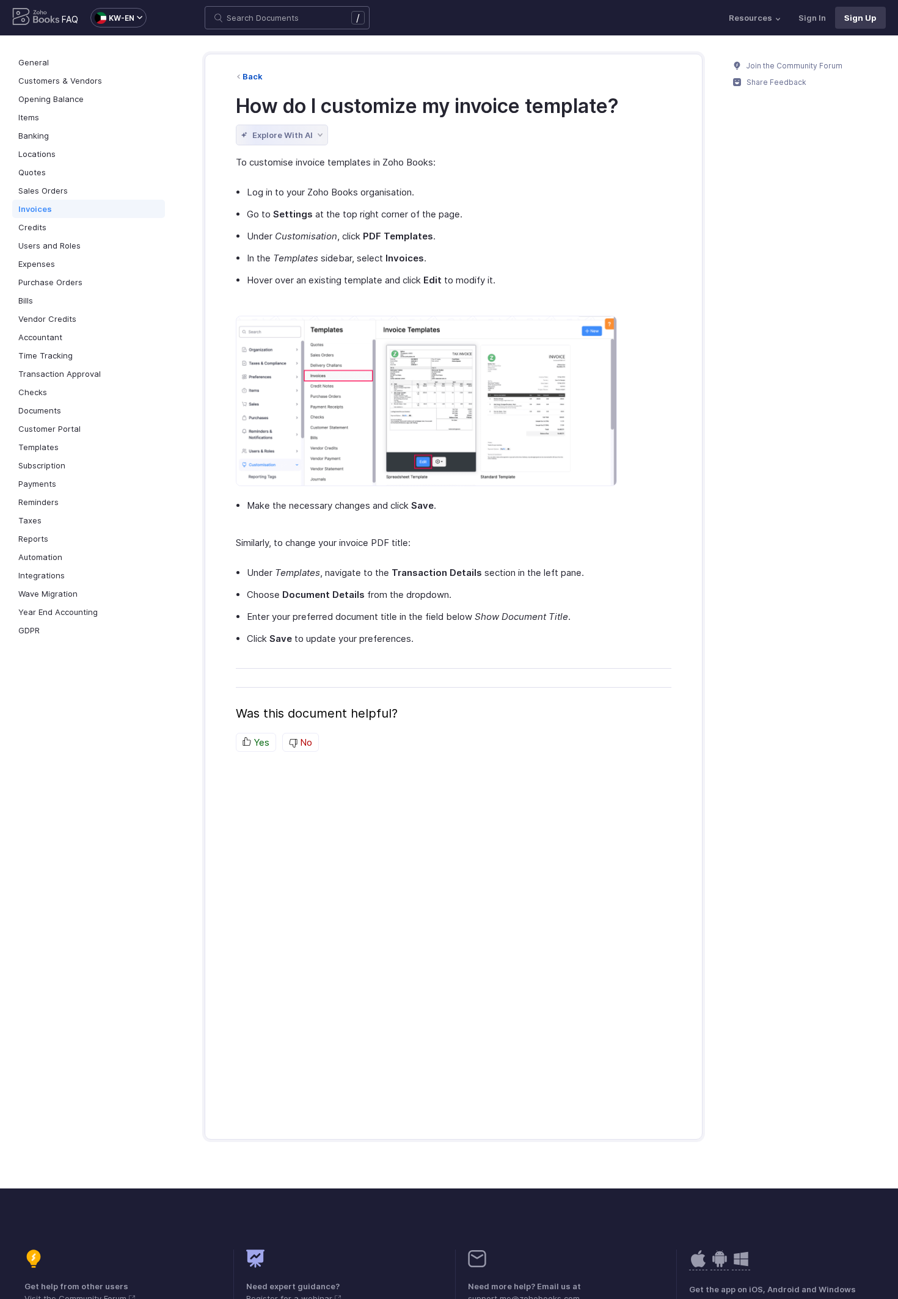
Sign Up (860, 18)
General (33, 62)
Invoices (35, 209)
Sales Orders (43, 190)
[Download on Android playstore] (698, 1265)
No (305, 742)
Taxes (30, 520)
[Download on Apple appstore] (719, 1265)
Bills (25, 300)
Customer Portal (49, 429)
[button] (112, 17)
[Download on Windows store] (741, 1265)
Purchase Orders (50, 282)
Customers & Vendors (60, 81)
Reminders (38, 502)
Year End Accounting (58, 612)
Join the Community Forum (793, 65)
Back (253, 76)
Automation (40, 557)
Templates (38, 447)
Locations (37, 154)
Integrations (41, 575)
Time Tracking (45, 355)
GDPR (29, 630)
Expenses (36, 264)
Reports (33, 539)
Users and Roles (49, 245)
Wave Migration (48, 594)
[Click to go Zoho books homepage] (36, 17)
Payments (37, 484)
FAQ (70, 19)
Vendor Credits (47, 319)
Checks (32, 392)
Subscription (41, 465)
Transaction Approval (59, 374)
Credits (32, 227)
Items (28, 117)
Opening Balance (51, 99)
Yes (260, 742)
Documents (39, 410)
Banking (33, 135)
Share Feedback (775, 82)
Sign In (812, 18)
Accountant (40, 337)
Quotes (32, 172)
